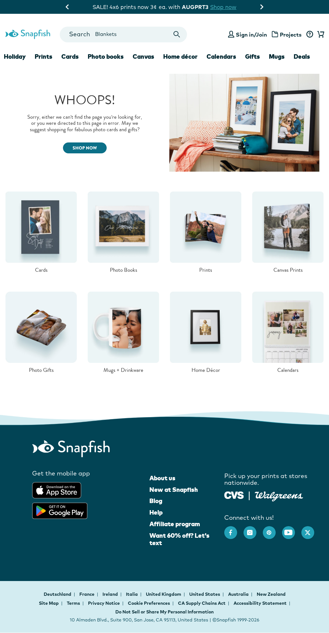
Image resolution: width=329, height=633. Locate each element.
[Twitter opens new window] (311, 529)
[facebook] (234, 529)
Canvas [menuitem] (143, 56)
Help (156, 512)
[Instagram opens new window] (253, 529)
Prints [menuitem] (43, 56)
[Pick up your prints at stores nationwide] (234, 494)
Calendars (287, 370)
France (87, 594)
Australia (239, 594)
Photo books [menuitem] (106, 56)
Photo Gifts (41, 370)
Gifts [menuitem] (252, 56)
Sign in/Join (251, 34)
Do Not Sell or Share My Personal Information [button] (164, 612)
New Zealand (271, 594)
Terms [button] (73, 603)
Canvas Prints (288, 270)
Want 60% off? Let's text (179, 539)
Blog (155, 501)
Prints (205, 270)
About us (162, 478)
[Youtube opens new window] (291, 529)
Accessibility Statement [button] (260, 603)
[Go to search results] (176, 34)
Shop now (223, 7)
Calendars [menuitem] (221, 56)
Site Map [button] (49, 603)
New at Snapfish (173, 489)
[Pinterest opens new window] (272, 529)
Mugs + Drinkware (123, 370)
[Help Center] (309, 35)
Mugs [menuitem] (277, 56)
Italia (132, 594)
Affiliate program (174, 524)
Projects (291, 34)
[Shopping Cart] (319, 35)
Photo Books (123, 270)
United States (205, 594)
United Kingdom (164, 594)
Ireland (110, 594)
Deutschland (58, 594)
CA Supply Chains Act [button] (202, 603)
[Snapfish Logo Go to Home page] (27, 33)
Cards (41, 270)
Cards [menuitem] (70, 56)
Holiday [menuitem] (15, 56)
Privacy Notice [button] (104, 603)
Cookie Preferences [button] (149, 603)
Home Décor (205, 370)
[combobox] (123, 34)
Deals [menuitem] (302, 56)
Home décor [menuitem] (180, 56)
